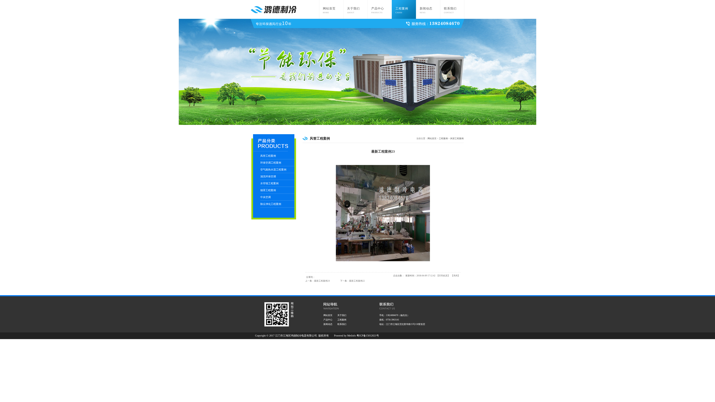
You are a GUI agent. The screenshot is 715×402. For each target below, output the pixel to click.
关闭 (455, 275)
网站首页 (432, 138)
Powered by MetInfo (345, 335)
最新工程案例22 (357, 281)
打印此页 (443, 275)
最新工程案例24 (322, 281)
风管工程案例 (457, 138)
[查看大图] (383, 268)
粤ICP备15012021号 (368, 335)
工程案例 (443, 138)
